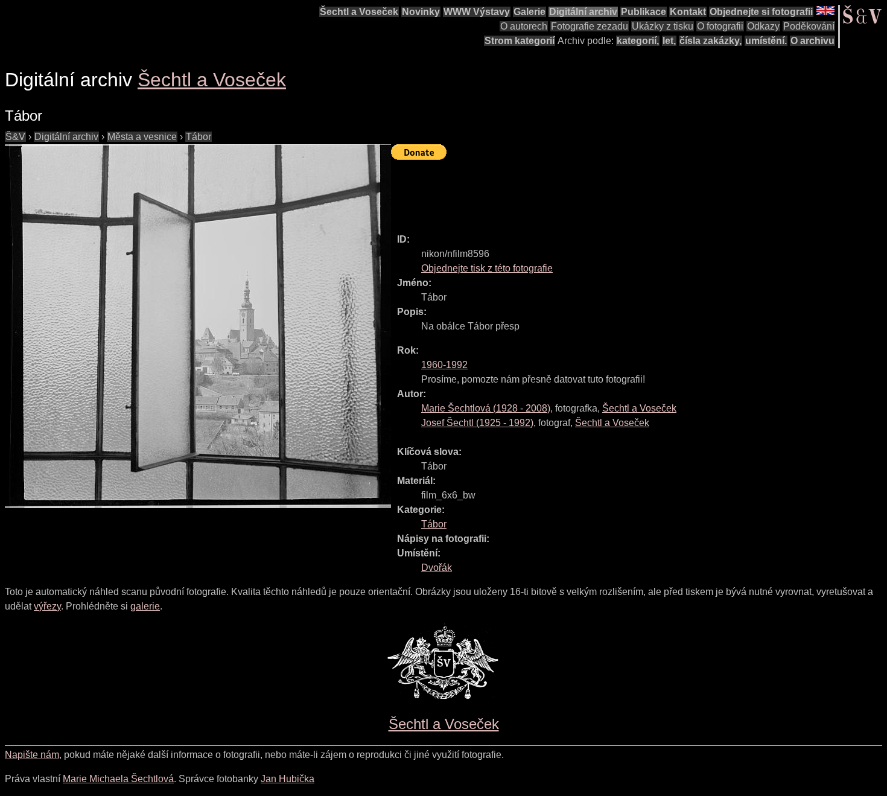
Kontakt (688, 12)
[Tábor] (198, 326)
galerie (145, 606)
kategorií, (638, 41)
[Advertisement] (610, 191)
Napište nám (32, 755)
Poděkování (809, 26)
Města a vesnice (142, 137)
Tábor (198, 137)
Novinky (421, 12)
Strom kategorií (520, 41)
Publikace (643, 12)
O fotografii (720, 26)
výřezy (47, 606)
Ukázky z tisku (662, 26)
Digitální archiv (583, 12)
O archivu (812, 41)
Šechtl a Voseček (359, 12)
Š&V (15, 137)
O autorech (523, 26)
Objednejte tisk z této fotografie (487, 268)
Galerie (529, 12)
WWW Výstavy (477, 12)
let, (669, 41)
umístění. (766, 41)
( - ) (485, 408)
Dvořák (436, 567)
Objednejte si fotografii (761, 12)
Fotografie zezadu (589, 26)
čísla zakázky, (710, 41)
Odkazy (763, 26)
